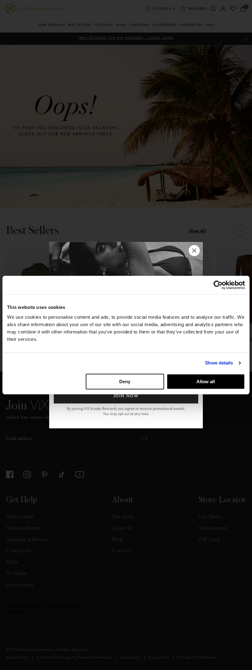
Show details (219, 362)
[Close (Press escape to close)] (194, 250)
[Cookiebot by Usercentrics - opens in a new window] (218, 285)
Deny (124, 381)
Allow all (205, 381)
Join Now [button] (126, 396)
